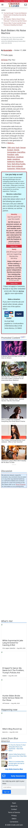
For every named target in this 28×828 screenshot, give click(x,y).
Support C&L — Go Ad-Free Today (14, 1)
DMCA (14, 819)
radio (17, 154)
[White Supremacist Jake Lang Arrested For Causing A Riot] (14, 631)
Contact (14, 809)
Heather (4, 675)
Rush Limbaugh (17, 166)
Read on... (10, 143)
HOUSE (16, 150)
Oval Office (21, 152)
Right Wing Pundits (18, 164)
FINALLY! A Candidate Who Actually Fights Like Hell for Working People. (16, 763)
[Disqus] (14, 550)
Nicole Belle (7, 50)
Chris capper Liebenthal (8, 648)
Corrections (14, 822)
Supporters (11, 168)
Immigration (11, 152)
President (10, 154)
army (13, 147)
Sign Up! (7, 792)
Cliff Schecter (5, 703)
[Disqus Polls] (14, 509)
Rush (9, 166)
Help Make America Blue (14, 769)
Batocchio (5, 732)
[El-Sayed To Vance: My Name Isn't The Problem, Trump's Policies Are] (14, 659)
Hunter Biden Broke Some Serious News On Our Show (12, 697)
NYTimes (4, 60)
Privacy (14, 815)
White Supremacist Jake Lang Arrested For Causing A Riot (12, 642)
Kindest (8, 318)
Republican (11, 157)
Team (14, 803)
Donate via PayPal (19, 314)
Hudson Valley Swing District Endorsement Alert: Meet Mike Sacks (18, 756)
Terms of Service (20, 484)
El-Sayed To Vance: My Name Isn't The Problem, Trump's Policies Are (13, 670)
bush (17, 147)
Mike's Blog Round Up (12, 729)
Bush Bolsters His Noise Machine (13, 32)
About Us (14, 806)
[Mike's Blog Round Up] (14, 719)
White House (20, 168)
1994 (9, 147)
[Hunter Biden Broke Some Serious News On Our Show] (14, 686)
